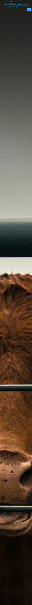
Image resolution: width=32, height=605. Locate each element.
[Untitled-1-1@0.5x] (17, 1)
